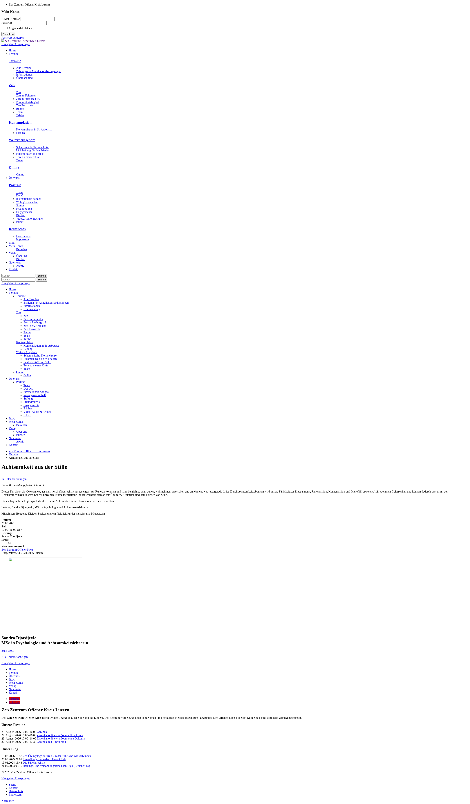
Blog (12, 418)
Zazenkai (42, 731)
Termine (15, 61)
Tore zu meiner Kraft (28, 157)
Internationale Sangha (28, 198)
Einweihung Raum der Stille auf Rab (44, 759)
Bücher (20, 215)
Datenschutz (23, 236)
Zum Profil (7, 650)
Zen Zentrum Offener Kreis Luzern (29, 451)
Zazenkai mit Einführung (51, 741)
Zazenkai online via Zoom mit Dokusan (60, 735)
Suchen (42, 275)
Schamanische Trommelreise (32, 147)
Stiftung (20, 205)
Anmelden (8, 34)
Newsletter (15, 438)
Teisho (20, 115)
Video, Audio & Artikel (29, 218)
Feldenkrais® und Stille (30, 153)
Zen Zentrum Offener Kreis (17, 549)
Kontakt (13, 444)
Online (14, 167)
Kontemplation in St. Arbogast (33, 129)
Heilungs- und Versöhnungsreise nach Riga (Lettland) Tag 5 (57, 765)
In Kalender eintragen (14, 479)
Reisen (20, 108)
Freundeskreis (24, 208)
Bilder (19, 221)
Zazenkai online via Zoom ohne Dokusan (61, 738)
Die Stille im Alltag (34, 762)
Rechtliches (17, 229)
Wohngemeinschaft (27, 202)
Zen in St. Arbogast (27, 102)
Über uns (14, 378)
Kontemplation (20, 122)
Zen (12, 85)
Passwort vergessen (12, 37)
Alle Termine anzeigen (14, 656)
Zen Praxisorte (24, 105)
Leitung (20, 132)
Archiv (20, 441)
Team (19, 112)
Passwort (6, 22)
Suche (12, 784)
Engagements (24, 212)
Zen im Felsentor (26, 95)
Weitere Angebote (22, 140)
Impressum (22, 239)
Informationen (24, 74)
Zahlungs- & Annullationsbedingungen (38, 71)
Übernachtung (24, 77)
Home (12, 289)
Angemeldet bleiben (20, 28)
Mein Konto (16, 421)
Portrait (15, 185)
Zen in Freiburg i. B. (28, 98)
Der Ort (20, 195)
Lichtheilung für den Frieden (32, 150)
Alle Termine (23, 67)
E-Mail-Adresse (10, 18)
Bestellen (21, 425)
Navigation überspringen (15, 44)
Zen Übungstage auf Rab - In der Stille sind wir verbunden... (58, 756)
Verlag (12, 428)
